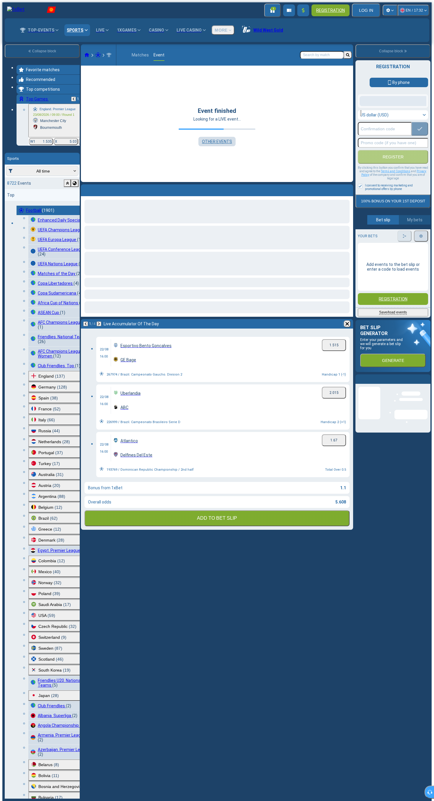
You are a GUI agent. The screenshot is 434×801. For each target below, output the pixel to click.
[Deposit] (303, 10)
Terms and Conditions (395, 218)
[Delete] (347, 189)
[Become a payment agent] (289, 10)
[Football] (98, 55)
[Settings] (390, 10)
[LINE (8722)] (86, 55)
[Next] (101, 189)
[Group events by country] (75, 183)
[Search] (348, 55)
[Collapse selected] (67, 183)
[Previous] (73, 99)
